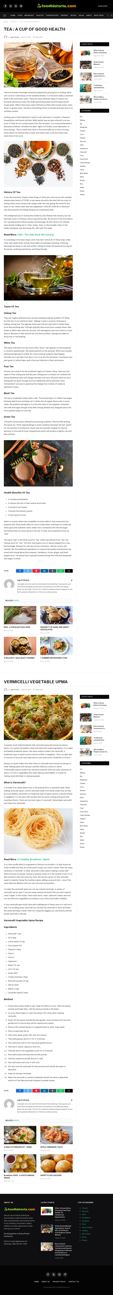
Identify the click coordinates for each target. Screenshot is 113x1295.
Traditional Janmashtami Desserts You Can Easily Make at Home (101, 86)
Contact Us (74, 1282)
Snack (82, 191)
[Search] (111, 15)
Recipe (73, 15)
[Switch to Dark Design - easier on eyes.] (107, 15)
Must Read (99, 15)
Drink (82, 145)
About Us (46, 1282)
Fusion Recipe (52, 15)
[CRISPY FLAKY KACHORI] (56, 1163)
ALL (81, 117)
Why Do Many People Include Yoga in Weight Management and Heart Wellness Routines (101, 98)
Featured (83, 152)
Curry (82, 134)
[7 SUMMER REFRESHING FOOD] (56, 646)
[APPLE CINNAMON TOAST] (56, 1135)
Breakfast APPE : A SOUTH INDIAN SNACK (19, 1176)
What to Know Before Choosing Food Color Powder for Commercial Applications (101, 52)
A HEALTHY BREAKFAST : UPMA (18, 1147)
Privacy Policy (59, 1282)
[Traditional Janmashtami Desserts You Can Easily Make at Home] (86, 88)
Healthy (40, 15)
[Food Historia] (56, 6)
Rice (81, 184)
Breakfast (29, 15)
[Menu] (4, 15)
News (82, 177)
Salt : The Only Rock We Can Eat (36, 234)
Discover (83, 141)
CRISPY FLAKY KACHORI (50, 1175)
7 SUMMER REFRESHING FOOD (53, 658)
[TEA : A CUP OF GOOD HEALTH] (38, 64)
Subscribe (103, 6)
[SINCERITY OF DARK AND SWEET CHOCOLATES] (56, 615)
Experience (84, 148)
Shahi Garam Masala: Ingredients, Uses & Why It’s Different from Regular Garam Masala (101, 63)
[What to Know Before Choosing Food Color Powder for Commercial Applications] (86, 53)
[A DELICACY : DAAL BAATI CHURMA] (20, 646)
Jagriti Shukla (14, 37)
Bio (81, 124)
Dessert (64, 15)
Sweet (89, 15)
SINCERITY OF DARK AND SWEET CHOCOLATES (54, 628)
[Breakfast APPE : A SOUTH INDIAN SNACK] (20, 1163)
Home (13, 15)
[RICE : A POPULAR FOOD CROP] (20, 615)
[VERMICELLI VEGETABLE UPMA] (38, 717)
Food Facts (84, 159)
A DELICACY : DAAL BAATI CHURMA (19, 658)
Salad (81, 15)
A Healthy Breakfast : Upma (33, 859)
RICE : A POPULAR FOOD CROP (17, 627)
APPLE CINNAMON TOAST (51, 1147)
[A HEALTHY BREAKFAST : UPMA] (20, 1135)
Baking (82, 120)
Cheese (82, 131)
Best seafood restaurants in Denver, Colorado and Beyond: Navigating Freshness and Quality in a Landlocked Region (101, 75)
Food (20, 15)
